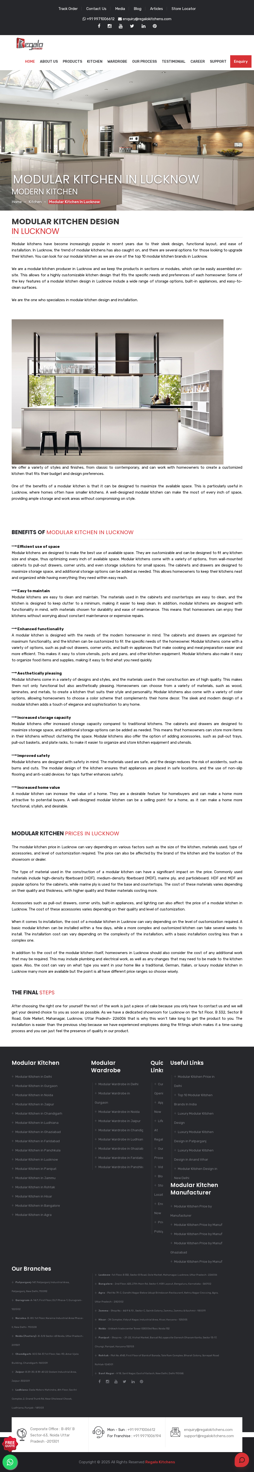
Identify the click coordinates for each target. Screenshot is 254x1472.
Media (120, 8)
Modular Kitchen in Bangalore (37, 1205)
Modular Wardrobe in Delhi (118, 1084)
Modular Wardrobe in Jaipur (119, 1121)
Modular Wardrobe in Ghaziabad (122, 1148)
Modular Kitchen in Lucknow (36, 1159)
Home (30, 61)
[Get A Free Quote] (10, 1443)
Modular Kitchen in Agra (33, 1215)
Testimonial (174, 61)
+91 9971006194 (147, 1436)
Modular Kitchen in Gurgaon (36, 1086)
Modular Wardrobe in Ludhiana (121, 1139)
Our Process (144, 61)
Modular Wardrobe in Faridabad (122, 1158)
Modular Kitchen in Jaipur (34, 1104)
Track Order (68, 8)
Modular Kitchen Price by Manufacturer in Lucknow (213, 1261)
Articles (156, 8)
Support (218, 61)
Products (72, 61)
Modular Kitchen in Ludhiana (37, 1123)
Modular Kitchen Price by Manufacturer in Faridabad (214, 1234)
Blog (137, 8)
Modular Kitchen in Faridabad (37, 1141)
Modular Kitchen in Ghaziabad (38, 1132)
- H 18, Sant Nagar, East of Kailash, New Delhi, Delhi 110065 (141, 1373)
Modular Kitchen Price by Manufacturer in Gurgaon (212, 1225)
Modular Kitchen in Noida (34, 1095)
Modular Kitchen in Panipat (35, 1169)
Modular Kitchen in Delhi (33, 1076)
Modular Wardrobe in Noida (119, 1112)
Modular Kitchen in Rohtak (35, 1187)
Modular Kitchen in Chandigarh (38, 1113)
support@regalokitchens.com (209, 1436)
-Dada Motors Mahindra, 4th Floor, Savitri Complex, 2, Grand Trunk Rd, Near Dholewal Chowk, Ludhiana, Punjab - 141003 (44, 1398)
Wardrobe (117, 61)
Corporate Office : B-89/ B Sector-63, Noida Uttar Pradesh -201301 (52, 1435)
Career (197, 61)
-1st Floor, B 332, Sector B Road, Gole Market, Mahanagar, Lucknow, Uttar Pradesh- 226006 (157, 1274)
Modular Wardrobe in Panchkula (122, 1167)
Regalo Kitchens (160, 1462)
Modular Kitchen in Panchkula (38, 1150)
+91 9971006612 (100, 19)
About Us (49, 61)
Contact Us (96, 8)
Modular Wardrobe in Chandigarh (123, 1130)
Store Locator (184, 8)
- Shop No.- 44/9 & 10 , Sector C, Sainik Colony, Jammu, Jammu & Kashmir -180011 (152, 1310)
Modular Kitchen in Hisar (33, 1196)
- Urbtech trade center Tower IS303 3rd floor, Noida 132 (134, 1328)
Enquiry (241, 61)
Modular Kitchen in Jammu (35, 1178)
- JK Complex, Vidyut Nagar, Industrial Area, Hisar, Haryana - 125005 (142, 1319)
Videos (163, 1167)
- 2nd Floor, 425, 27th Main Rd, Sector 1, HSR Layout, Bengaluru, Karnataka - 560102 (154, 1283)
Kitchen (94, 61)
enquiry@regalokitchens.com (146, 19)
